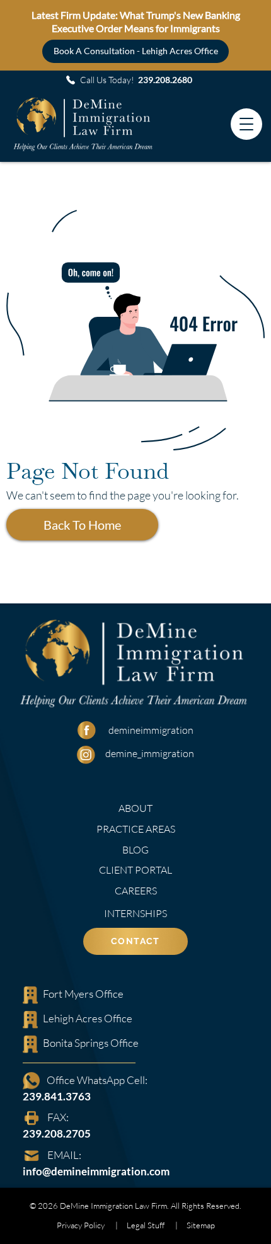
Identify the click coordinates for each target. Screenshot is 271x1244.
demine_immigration (149, 753)
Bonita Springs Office (91, 1042)
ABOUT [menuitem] (135, 808)
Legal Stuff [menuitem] (145, 1225)
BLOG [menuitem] (135, 849)
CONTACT (135, 941)
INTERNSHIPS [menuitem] (135, 913)
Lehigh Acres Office (87, 1018)
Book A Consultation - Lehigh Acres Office (136, 50)
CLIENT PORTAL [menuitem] (135, 870)
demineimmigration (150, 730)
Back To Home (82, 524)
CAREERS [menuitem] (136, 890)
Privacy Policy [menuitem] (81, 1225)
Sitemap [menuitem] (201, 1225)
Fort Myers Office (83, 993)
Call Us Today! (136, 79)
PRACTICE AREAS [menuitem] (135, 829)
